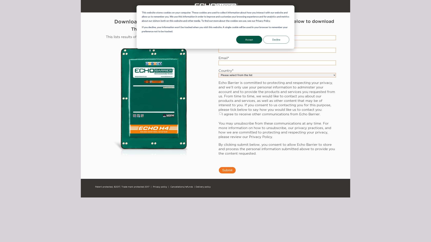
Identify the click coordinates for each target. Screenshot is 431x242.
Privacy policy (160, 187)
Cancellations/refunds (181, 187)
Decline (276, 39)
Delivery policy (203, 187)
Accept (249, 39)
